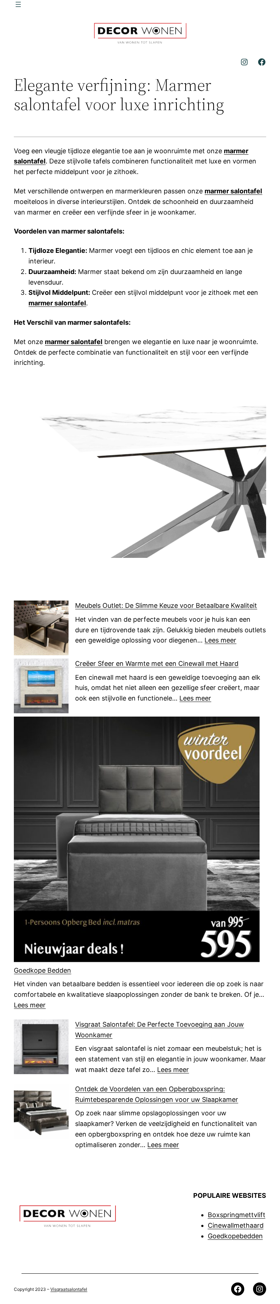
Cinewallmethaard (236, 1225)
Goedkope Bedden (42, 970)
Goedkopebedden (235, 1236)
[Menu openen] (18, 4)
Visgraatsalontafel (68, 1289)
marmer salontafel (233, 191)
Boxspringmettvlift (236, 1215)
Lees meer (220, 640)
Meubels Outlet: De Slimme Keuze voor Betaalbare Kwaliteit (166, 605)
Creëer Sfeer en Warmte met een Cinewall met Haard (156, 663)
